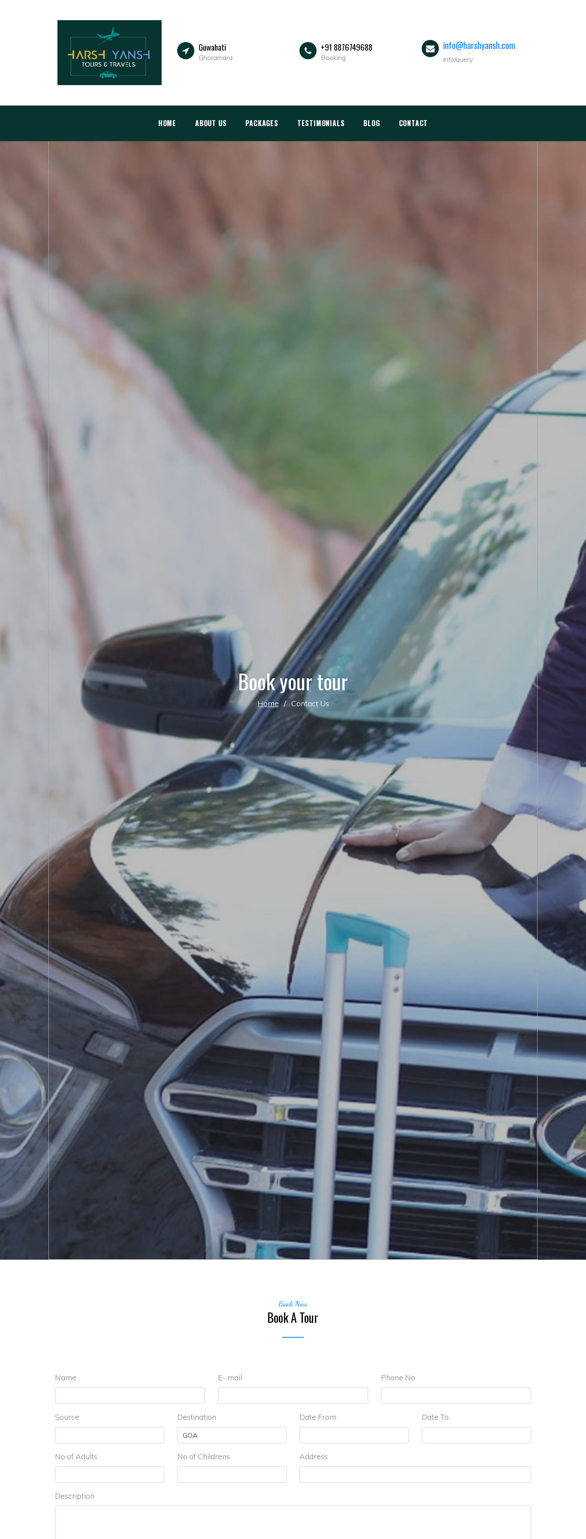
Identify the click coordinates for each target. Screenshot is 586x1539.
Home (167, 123)
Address (313, 1456)
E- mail (230, 1377)
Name (65, 1377)
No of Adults (76, 1456)
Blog (371, 123)
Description (74, 1495)
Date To (435, 1416)
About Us (211, 123)
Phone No (398, 1377)
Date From (317, 1416)
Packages (261, 123)
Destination (196, 1416)
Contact (413, 123)
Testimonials (321, 123)
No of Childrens (203, 1456)
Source (67, 1416)
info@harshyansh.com (479, 45)
